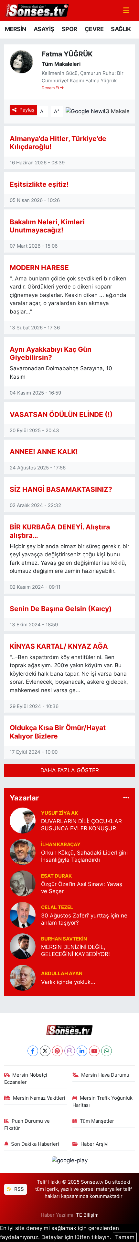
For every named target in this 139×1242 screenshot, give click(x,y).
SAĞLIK (121, 29)
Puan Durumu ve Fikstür (27, 1124)
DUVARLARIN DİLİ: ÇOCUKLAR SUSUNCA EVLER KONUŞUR (81, 824)
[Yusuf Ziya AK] (23, 820)
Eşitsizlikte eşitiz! (39, 184)
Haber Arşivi (94, 1144)
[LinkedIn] (82, 1051)
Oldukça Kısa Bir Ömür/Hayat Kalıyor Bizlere (58, 731)
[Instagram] (69, 1051)
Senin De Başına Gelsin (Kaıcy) (61, 608)
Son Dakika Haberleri (35, 1144)
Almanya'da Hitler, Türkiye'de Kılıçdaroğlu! (58, 142)
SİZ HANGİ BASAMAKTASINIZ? (61, 489)
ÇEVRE (94, 29)
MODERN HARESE (39, 267)
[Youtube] (94, 1051)
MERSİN (15, 29)
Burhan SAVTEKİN (64, 939)
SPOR (69, 29)
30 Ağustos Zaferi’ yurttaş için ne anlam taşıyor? (84, 919)
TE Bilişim (87, 1215)
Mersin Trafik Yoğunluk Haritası (102, 1101)
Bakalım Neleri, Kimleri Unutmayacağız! (47, 226)
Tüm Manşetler (97, 1121)
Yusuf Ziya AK (59, 813)
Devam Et (51, 87)
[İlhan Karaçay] (23, 851)
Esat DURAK (56, 876)
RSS (18, 1189)
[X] (45, 1051)
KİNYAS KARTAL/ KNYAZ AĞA (59, 646)
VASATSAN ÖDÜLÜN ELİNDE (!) (61, 414)
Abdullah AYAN (61, 973)
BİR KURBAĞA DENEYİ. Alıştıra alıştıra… (60, 531)
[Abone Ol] (86, 111)
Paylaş (26, 110)
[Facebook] (32, 1051)
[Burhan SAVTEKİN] (23, 946)
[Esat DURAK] (23, 883)
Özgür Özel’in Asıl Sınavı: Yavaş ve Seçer (81, 887)
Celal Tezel (57, 907)
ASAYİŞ (44, 29)
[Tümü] (126, 797)
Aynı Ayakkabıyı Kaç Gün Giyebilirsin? (50, 353)
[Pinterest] (57, 1051)
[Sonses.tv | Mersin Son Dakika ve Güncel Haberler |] (36, 9)
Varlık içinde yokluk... (68, 982)
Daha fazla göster (69, 770)
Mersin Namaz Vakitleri (39, 1098)
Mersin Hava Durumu (105, 1075)
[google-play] (69, 1161)
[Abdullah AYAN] (23, 977)
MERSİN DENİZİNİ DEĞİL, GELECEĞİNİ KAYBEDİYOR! (75, 950)
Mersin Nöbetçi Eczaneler (26, 1078)
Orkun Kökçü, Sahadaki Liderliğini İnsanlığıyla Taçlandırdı (84, 856)
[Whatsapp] (106, 1051)
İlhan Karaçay (60, 844)
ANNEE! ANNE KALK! (44, 451)
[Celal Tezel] (23, 914)
